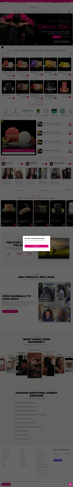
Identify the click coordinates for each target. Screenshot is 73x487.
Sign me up (36, 246)
